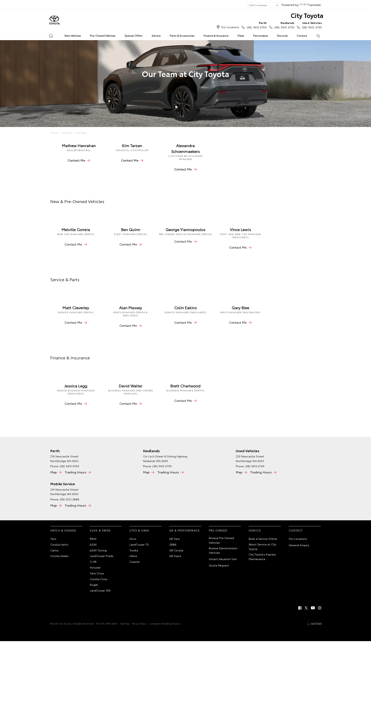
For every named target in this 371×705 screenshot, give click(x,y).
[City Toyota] (54, 20)
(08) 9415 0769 (257, 25)
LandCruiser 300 (100, 590)
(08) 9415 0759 (284, 25)
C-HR (93, 562)
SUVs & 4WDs (100, 530)
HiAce (133, 556)
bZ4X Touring (98, 550)
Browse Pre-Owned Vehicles (221, 540)
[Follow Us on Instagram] (319, 608)
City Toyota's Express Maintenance (262, 556)
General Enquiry (299, 545)
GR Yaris (174, 539)
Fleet (240, 35)
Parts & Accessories (182, 35)
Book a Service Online (263, 539)
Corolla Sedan (59, 556)
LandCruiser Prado (101, 556)
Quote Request (219, 565)
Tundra (133, 550)
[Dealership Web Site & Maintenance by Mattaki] (314, 624)
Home (50, 35)
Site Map (125, 623)
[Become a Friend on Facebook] (300, 608)
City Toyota (307, 15)
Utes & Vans (139, 530)
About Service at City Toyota (262, 546)
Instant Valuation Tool (223, 559)
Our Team (66, 132)
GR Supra (175, 556)
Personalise (260, 35)
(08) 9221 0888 (69, 499)
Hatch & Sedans (63, 530)
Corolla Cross (98, 579)
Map (53, 472)
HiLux (132, 539)
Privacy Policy (139, 623)
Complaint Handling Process (165, 623)
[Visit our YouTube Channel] (313, 608)
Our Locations (230, 27)
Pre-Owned (218, 530)
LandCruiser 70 (139, 544)
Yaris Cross (97, 573)
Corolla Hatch (59, 544)
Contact (302, 35)
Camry (54, 550)
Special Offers (134, 35)
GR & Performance (184, 530)
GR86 (172, 544)
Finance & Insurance (215, 35)
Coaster (134, 562)
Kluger (94, 585)
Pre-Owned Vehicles (103, 35)
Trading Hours (75, 472)
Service (156, 35)
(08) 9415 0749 (312, 25)
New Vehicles (72, 35)
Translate (314, 4)
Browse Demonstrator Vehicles (223, 550)
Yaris (53, 539)
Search (318, 35)
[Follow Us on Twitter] (306, 608)
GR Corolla (176, 550)
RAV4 (93, 539)
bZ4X (93, 544)
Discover (282, 35)
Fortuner (95, 567)
